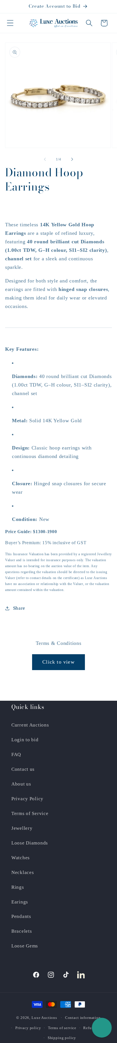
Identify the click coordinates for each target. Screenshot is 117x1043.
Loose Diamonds (29, 843)
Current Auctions (30, 725)
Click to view (58, 662)
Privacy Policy (27, 798)
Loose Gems (24, 946)
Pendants (21, 916)
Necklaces (22, 872)
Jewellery (21, 828)
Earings (19, 902)
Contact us (23, 769)
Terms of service (62, 1028)
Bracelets (21, 931)
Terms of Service (30, 813)
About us (21, 784)
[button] (10, 23)
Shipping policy (62, 1038)
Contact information (83, 1017)
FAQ (16, 754)
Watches (20, 857)
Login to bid (25, 739)
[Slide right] (72, 159)
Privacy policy (28, 1028)
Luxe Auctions (44, 1017)
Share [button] (19, 608)
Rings (17, 887)
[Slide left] (45, 159)
